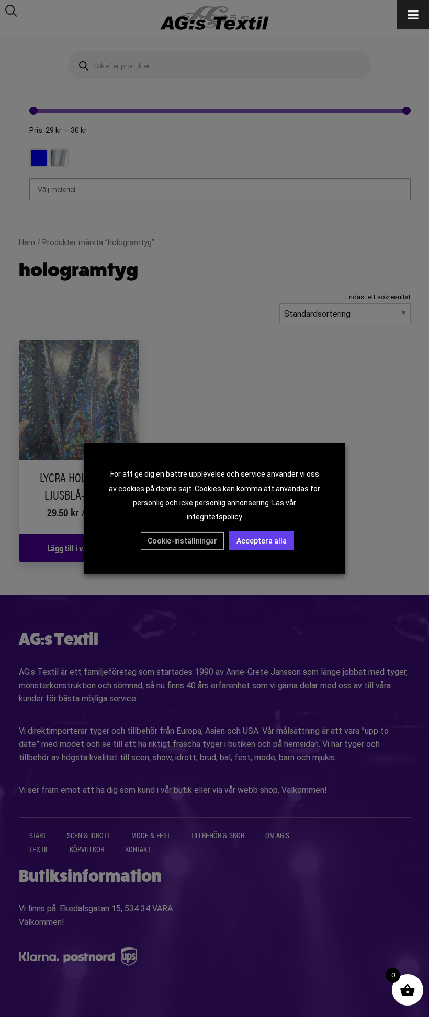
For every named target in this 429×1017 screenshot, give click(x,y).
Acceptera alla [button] (261, 541)
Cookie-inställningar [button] (182, 541)
